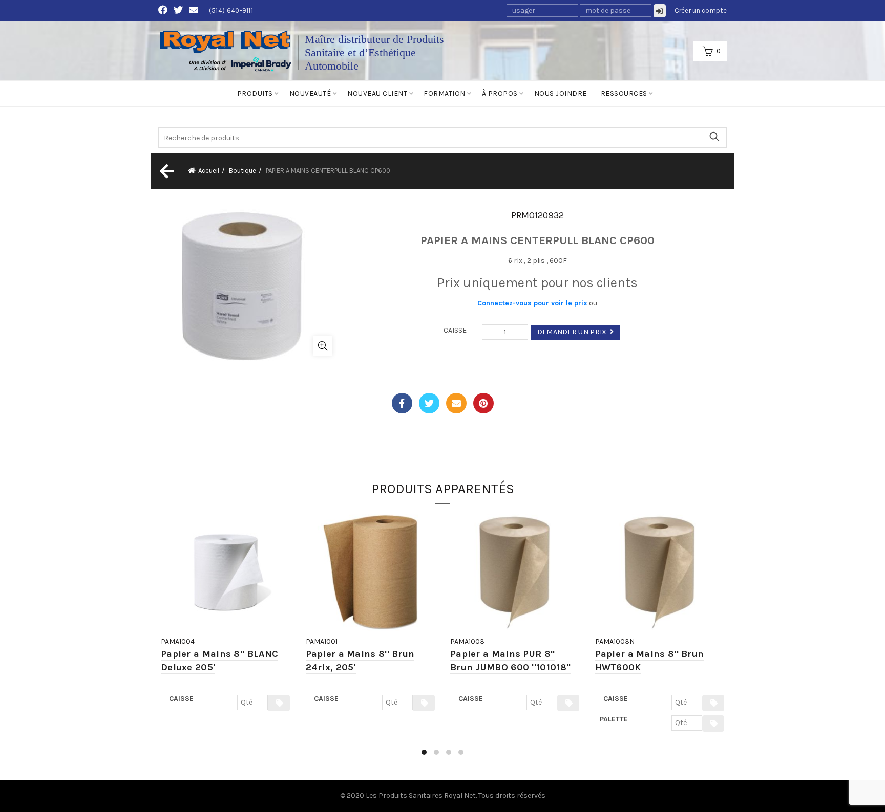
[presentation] (159, 639)
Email (456, 403)
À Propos (500, 93)
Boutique (242, 170)
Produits (255, 93)
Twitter (429, 403)
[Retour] (166, 171)
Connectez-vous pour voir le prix (532, 303)
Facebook (402, 403)
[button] (424, 752)
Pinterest (483, 403)
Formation (445, 93)
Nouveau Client (377, 93)
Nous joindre (560, 93)
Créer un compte (701, 10)
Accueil (208, 170)
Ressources (624, 93)
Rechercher (714, 136)
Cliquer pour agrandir (322, 346)
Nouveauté (310, 93)
